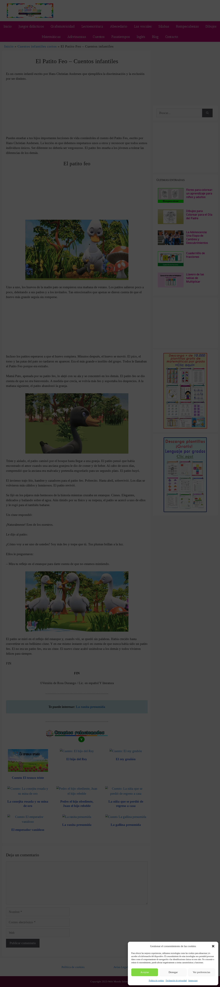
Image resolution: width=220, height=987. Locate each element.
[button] (213, 946)
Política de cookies (156, 980)
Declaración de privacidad (176, 980)
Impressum (192, 980)
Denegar (173, 972)
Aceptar (144, 972)
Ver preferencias (201, 972)
